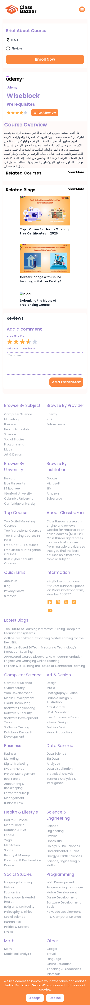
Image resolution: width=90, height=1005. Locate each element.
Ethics (8, 932)
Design (52, 683)
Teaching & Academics (64, 969)
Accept (34, 998)
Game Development (62, 897)
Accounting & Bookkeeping (14, 786)
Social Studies (14, 439)
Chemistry (54, 841)
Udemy (52, 414)
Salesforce (54, 498)
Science (10, 434)
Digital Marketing (16, 764)
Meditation (12, 845)
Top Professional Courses (22, 531)
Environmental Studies (63, 851)
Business (10, 424)
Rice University (14, 483)
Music (51, 688)
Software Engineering (19, 708)
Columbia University (18, 498)
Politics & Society (16, 927)
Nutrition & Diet (15, 830)
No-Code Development (64, 912)
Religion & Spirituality (19, 907)
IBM (49, 488)
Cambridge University (20, 503)
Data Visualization (60, 769)
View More (76, 172)
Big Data (53, 758)
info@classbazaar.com (63, 581)
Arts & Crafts (56, 707)
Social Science (14, 917)
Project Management (19, 774)
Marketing (11, 419)
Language (54, 959)
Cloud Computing (17, 703)
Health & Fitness (16, 820)
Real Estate (12, 779)
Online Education (59, 964)
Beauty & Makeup (17, 855)
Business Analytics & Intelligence (61, 781)
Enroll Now (45, 59)
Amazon (53, 493)
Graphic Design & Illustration (59, 700)
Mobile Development (19, 698)
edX (49, 419)
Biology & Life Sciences (63, 846)
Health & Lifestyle (17, 429)
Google (52, 478)
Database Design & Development (18, 734)
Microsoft (53, 483)
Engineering (55, 831)
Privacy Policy (14, 591)
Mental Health (14, 825)
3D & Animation (58, 712)
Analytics (53, 764)
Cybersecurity (14, 688)
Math (8, 449)
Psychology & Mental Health (19, 899)
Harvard (9, 478)
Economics (12, 892)
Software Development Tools (21, 720)
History (9, 887)
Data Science (56, 753)
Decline (55, 998)
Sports (8, 850)
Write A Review (44, 113)
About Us (10, 581)
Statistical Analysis (60, 774)
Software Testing (16, 727)
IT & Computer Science (64, 917)
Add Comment (66, 382)
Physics (52, 836)
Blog (7, 586)
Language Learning (18, 882)
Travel (51, 954)
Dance (9, 865)
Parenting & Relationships (22, 860)
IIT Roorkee (12, 488)
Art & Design (13, 454)
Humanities (12, 922)
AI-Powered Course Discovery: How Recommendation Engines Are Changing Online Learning (43, 659)
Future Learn (56, 424)
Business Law (13, 803)
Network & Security (18, 713)
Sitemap (10, 596)
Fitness (9, 835)
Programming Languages (65, 887)
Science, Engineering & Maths (63, 863)
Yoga (8, 840)
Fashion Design (57, 727)
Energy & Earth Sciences (64, 856)
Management (14, 798)
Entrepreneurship (16, 793)
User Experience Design (63, 717)
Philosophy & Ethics (18, 912)
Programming (14, 444)
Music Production (59, 732)
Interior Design (57, 722)
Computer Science (18, 414)
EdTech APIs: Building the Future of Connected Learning (44, 666)
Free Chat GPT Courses (21, 545)
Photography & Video (62, 693)
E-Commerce (14, 769)
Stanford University (18, 493)
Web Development (18, 693)
